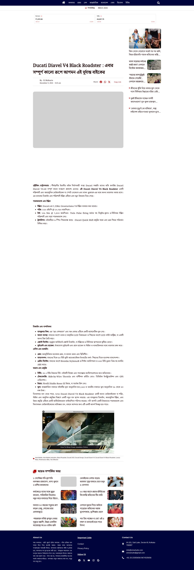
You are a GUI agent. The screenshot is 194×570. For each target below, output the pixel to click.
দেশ (85, 2)
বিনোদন (120, 2)
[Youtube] (89, 560)
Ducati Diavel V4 (90, 457)
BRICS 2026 (103, 8)
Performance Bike (44, 459)
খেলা (112, 2)
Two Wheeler (54, 459)
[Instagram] (93, 560)
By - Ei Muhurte (46, 80)
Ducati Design (79, 457)
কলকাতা (71, 2)
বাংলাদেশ (104, 2)
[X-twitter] (84, 560)
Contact (81, 544)
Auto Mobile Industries (50, 457)
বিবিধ (128, 2)
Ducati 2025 (71, 457)
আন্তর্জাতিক (94, 2)
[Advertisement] (9, 40)
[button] (100, 82)
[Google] (98, 560)
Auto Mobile (38, 457)
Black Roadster (61, 457)
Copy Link (117, 81)
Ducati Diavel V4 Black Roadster (105, 457)
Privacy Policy (83, 548)
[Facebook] (79, 560)
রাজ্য (79, 2)
